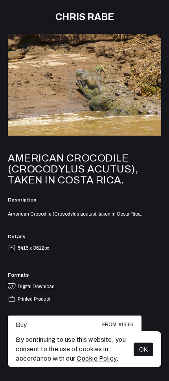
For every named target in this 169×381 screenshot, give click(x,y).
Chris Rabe (84, 17)
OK (143, 349)
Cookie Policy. (97, 358)
